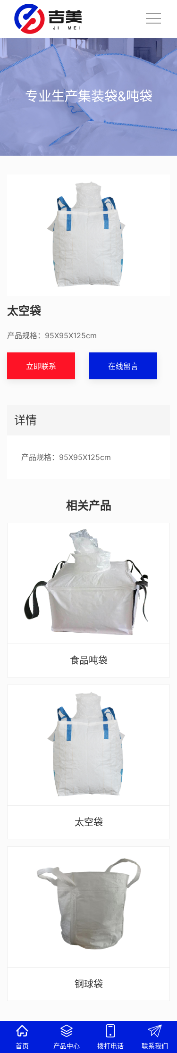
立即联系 (41, 366)
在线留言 (123, 366)
